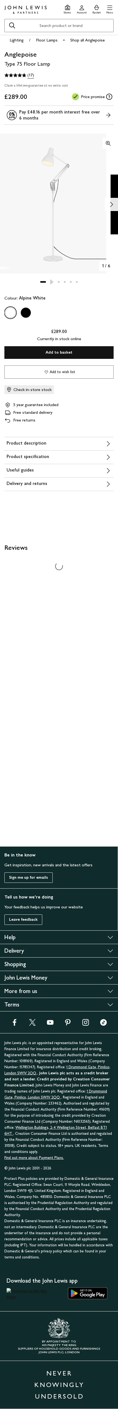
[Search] (12, 25)
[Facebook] (14, 1024)
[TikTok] (103, 1024)
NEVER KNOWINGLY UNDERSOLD (59, 1384)
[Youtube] (50, 1024)
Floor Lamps (47, 40)
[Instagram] (85, 1024)
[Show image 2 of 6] (111, 204)
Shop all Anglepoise (87, 40)
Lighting (17, 40)
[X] (32, 1024)
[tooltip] (109, 96)
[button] (109, 8)
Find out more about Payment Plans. (34, 1157)
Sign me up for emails (28, 877)
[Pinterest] (67, 1024)
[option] (10, 313)
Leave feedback (23, 919)
